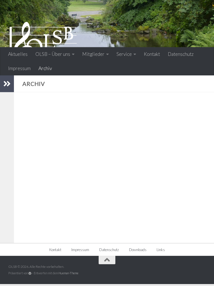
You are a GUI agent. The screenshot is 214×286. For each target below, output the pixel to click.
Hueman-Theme (68, 273)
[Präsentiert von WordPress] (29, 273)
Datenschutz (181, 54)
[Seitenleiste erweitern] (7, 83)
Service (124, 54)
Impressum (19, 68)
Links (161, 249)
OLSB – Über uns (52, 54)
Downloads (138, 249)
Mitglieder (93, 54)
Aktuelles (18, 54)
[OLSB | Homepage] (43, 46)
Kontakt (152, 54)
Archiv (45, 68)
